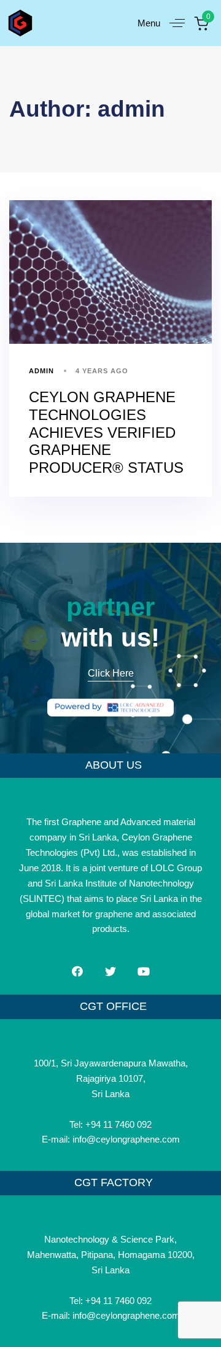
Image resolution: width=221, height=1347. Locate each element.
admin (42, 371)
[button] (166, 23)
